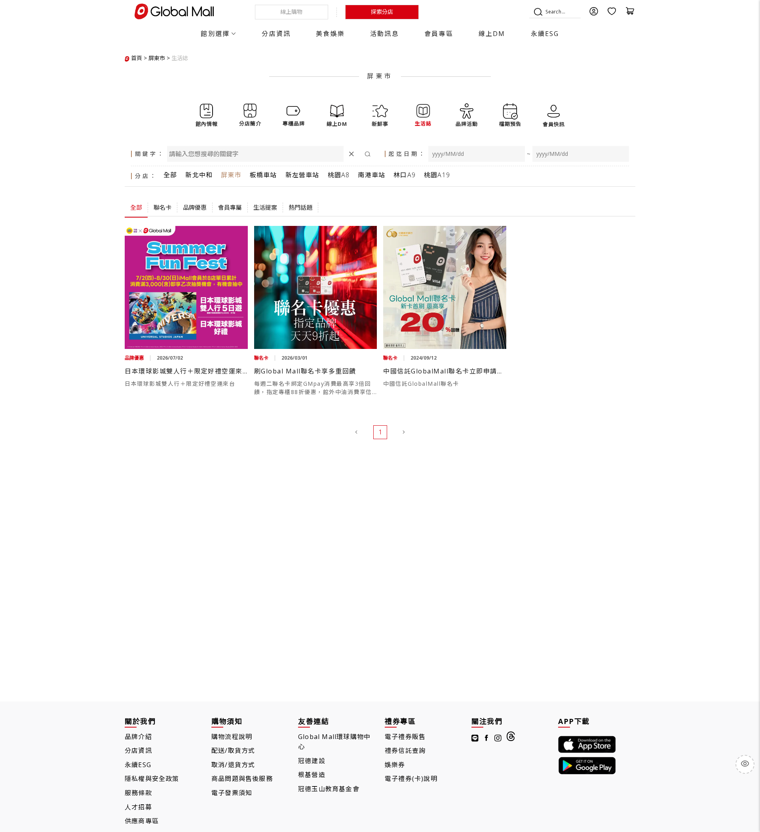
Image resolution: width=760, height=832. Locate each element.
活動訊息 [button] (384, 33)
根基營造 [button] (311, 774)
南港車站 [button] (371, 175)
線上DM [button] (492, 33)
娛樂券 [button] (395, 764)
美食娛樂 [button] (330, 33)
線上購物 (291, 11)
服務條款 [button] (138, 792)
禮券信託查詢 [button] (405, 750)
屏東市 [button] (231, 175)
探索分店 (382, 11)
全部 (136, 207)
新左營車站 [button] (302, 175)
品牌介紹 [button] (138, 736)
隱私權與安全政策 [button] (152, 778)
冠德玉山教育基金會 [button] (328, 789)
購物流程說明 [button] (231, 736)
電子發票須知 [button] (231, 792)
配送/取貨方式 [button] (233, 750)
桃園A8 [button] (339, 175)
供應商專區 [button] (142, 821)
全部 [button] (170, 175)
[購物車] (630, 13)
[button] (179, 58)
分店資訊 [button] (276, 33)
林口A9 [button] (404, 175)
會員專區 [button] (438, 33)
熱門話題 (300, 207)
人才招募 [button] (138, 807)
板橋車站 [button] (263, 175)
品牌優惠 (195, 207)
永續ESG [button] (545, 33)
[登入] (594, 13)
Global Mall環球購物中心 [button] (334, 741)
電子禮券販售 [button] (405, 736)
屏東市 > (159, 58)
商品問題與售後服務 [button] (242, 778)
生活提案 (265, 207)
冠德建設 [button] (311, 760)
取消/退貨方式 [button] (233, 764)
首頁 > (139, 58)
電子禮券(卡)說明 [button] (411, 778)
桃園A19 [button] (437, 175)
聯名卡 (162, 207)
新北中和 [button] (199, 175)
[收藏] (612, 13)
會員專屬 (230, 207)
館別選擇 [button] (215, 33)
